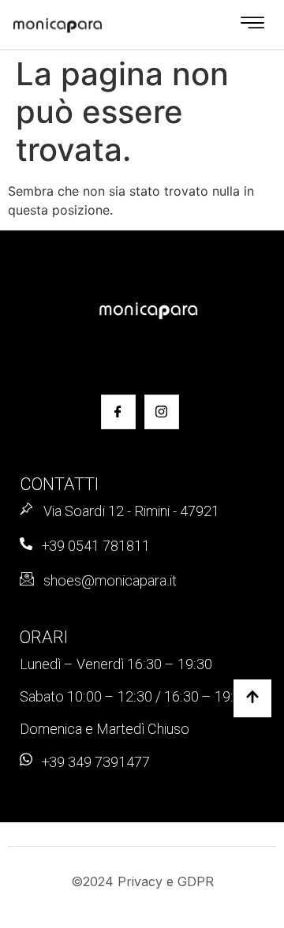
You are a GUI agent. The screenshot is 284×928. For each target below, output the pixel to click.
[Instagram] (161, 412)
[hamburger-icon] (252, 24)
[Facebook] (118, 412)
